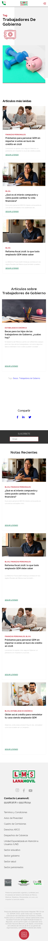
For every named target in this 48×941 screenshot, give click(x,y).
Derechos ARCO (12, 829)
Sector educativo (12, 850)
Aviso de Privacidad (13, 818)
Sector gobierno (12, 856)
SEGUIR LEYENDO (12, 155)
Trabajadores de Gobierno (29, 378)
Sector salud (10, 861)
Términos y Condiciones (15, 812)
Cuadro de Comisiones (15, 824)
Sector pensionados (13, 867)
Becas (15, 378)
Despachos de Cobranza (16, 835)
